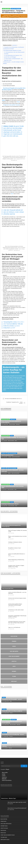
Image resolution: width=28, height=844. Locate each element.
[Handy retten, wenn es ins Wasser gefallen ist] (14, 708)
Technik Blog (4, 837)
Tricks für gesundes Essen (7, 455)
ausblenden (14, 45)
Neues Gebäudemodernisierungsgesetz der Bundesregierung (11, 422)
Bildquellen (4, 778)
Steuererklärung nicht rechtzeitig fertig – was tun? (13, 734)
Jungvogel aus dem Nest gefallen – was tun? (12, 699)
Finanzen (4, 732)
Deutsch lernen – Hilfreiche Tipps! (8, 798)
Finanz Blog (3, 821)
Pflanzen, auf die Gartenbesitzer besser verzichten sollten (12, 487)
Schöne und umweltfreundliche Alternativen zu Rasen (16, 554)
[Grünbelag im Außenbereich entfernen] (14, 500)
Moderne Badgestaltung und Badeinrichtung (16, 559)
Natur (12, 435)
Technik (4, 709)
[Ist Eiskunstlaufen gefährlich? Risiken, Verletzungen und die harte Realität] (4, 605)
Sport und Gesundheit (15, 8)
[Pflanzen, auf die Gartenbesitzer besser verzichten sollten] (14, 483)
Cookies (3, 775)
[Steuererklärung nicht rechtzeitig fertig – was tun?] (14, 732)
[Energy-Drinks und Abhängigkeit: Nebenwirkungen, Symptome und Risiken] (4, 617)
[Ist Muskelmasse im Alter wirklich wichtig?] (4, 611)
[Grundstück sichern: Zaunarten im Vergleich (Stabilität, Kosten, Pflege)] (4, 567)
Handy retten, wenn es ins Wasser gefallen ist (12, 711)
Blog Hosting (4, 819)
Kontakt (3, 774)
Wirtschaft (13, 419)
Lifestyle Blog (4, 828)
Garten (3, 100)
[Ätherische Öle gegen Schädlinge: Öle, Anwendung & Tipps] (14, 435)
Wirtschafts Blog (5, 839)
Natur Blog (3, 830)
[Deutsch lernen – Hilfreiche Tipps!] (14, 793)
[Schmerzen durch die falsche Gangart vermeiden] (4, 600)
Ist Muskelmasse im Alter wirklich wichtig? (16, 609)
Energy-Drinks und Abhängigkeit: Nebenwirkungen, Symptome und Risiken (17, 616)
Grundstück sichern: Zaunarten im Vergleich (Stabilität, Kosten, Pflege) (16, 566)
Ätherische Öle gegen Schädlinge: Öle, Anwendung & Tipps (13, 438)
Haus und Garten (6, 8)
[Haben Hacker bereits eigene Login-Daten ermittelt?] (4, 804)
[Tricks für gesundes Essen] (14, 451)
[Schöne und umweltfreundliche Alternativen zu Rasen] (4, 555)
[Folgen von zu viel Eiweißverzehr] (4, 629)
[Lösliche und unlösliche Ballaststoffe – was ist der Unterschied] (14, 467)
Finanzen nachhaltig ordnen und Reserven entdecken (11, 745)
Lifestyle (4, 453)
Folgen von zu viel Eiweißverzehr (14, 627)
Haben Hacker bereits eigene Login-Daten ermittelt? (17, 802)
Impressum (4, 777)
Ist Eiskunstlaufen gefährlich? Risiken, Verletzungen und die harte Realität (15, 605)
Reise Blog (3, 832)
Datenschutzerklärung (6, 780)
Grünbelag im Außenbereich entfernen (10, 503)
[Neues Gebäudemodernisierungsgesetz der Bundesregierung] (14, 418)
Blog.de (7, 769)
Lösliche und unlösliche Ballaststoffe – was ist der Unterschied (12, 470)
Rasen (18, 101)
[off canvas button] (1, 2)
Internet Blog (4, 825)
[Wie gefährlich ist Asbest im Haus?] (4, 549)
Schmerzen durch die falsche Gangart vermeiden (17, 598)
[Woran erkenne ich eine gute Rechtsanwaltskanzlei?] (4, 810)
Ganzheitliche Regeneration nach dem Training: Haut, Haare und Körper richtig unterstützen (16, 622)
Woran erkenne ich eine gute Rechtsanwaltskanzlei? (17, 808)
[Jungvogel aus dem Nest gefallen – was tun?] (14, 696)
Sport (12, 193)
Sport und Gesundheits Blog (8, 835)
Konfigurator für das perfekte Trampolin (11, 104)
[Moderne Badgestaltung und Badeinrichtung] (4, 561)
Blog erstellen (5, 772)
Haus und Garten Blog (6, 823)
